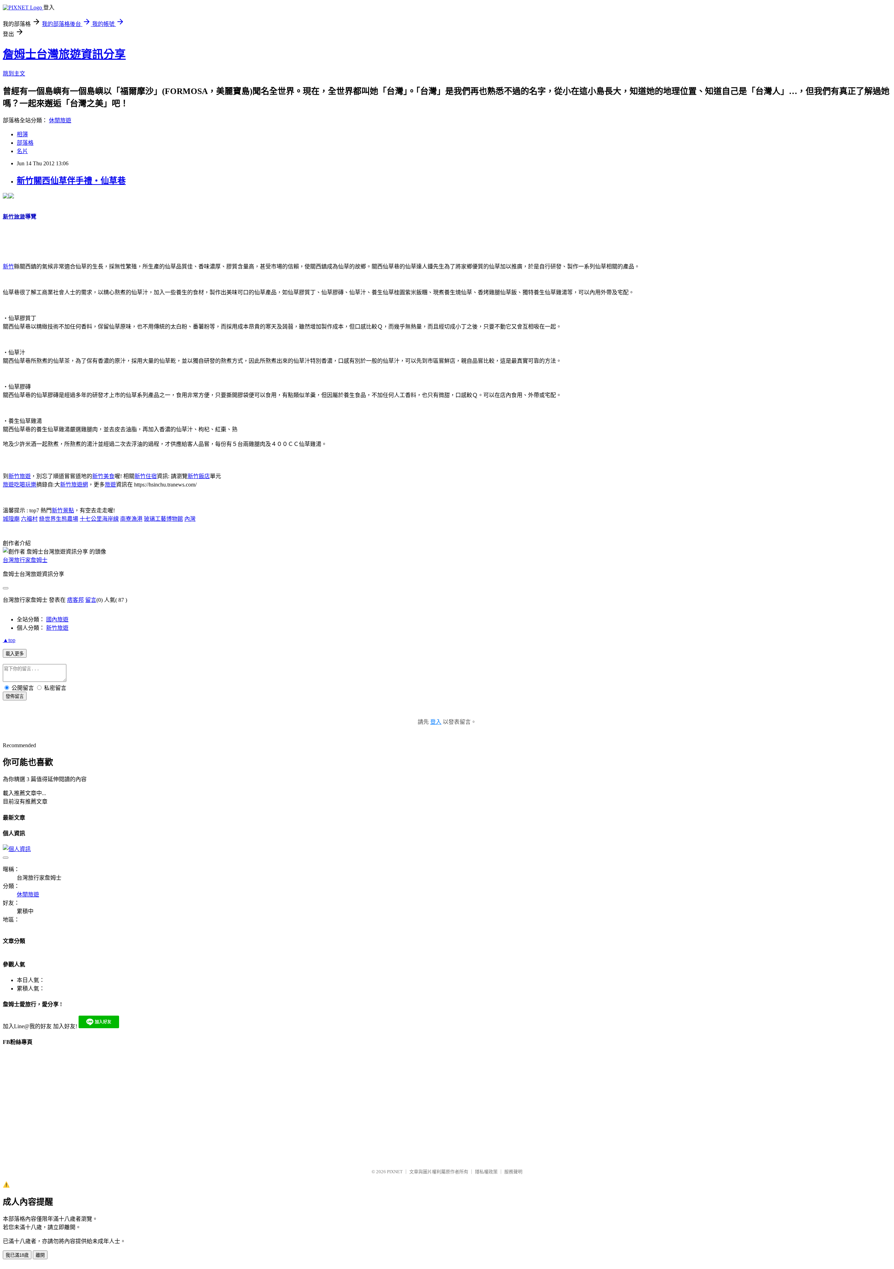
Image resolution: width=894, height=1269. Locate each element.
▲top (9, 640)
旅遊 (110, 485)
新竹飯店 (199, 476)
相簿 (22, 134)
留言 (90, 600)
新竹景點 (63, 510)
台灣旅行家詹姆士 (25, 560)
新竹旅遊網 (74, 485)
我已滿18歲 (17, 1255)
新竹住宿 (145, 476)
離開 (40, 1255)
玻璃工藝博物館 (163, 519)
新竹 (8, 266)
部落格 (25, 143)
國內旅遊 (57, 619)
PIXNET (395, 1171)
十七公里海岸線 (99, 519)
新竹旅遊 (19, 476)
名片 (22, 151)
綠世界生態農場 (58, 519)
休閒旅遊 (60, 120)
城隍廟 (11, 519)
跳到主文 (14, 74)
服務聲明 (513, 1171)
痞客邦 (75, 600)
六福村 (29, 519)
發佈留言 (15, 696)
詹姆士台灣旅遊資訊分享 (64, 54)
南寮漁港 (131, 519)
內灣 (190, 519)
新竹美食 (103, 476)
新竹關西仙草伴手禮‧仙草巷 (71, 180)
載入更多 (15, 653)
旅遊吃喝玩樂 (19, 485)
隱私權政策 (486, 1171)
